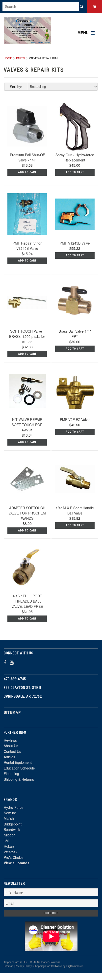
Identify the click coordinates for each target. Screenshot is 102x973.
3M (6, 840)
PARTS (20, 58)
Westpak (10, 851)
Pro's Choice (14, 857)
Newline (10, 812)
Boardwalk (12, 829)
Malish (9, 818)
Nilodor (9, 834)
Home (8, 58)
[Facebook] (5, 662)
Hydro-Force (14, 807)
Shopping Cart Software (47, 966)
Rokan (9, 846)
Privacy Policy (23, 966)
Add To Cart (27, 172)
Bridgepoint (13, 823)
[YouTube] (12, 662)
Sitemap (12, 712)
